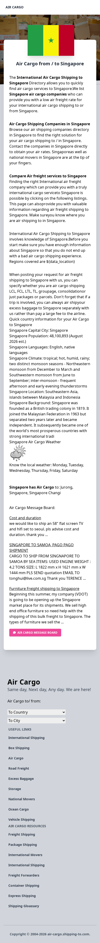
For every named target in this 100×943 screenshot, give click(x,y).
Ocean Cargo (18, 809)
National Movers (21, 799)
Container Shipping (23, 885)
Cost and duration (25, 517)
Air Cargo (14, 7)
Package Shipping (22, 844)
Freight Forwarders (23, 875)
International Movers (25, 855)
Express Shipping (22, 895)
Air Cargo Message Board (37, 633)
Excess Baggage (21, 778)
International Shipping (26, 737)
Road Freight (18, 768)
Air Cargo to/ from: (24, 701)
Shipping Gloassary (23, 906)
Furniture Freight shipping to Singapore (44, 588)
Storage (14, 789)
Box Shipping (19, 748)
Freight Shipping (21, 834)
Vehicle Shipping (21, 819)
